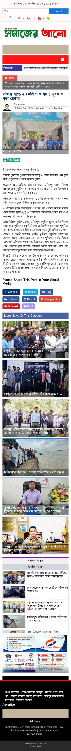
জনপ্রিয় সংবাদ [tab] (35, 567)
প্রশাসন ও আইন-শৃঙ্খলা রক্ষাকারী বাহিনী (23, 86)
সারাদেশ (46, 86)
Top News (26, 83)
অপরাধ (36, 83)
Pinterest (12, 306)
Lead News (14, 83)
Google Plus (52, 299)
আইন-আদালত (47, 83)
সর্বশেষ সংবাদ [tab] (35, 561)
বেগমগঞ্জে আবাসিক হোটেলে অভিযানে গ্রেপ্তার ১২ (33, 394)
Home (11, 78)
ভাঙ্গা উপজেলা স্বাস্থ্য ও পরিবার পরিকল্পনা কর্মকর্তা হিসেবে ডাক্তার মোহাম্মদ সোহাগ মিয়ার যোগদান (34, 510)
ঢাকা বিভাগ (60, 83)
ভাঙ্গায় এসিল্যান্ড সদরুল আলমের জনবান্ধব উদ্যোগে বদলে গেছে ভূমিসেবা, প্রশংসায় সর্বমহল (34, 431)
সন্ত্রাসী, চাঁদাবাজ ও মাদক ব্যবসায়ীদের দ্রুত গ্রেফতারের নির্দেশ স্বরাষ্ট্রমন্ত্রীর (29, 353)
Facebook (12, 292)
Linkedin (12, 299)
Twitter (31, 292)
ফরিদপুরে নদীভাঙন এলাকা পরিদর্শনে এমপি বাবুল (34, 472)
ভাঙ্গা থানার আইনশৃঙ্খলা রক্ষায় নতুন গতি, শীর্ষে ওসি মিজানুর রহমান (34, 549)
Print (30, 306)
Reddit (30, 299)
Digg (48, 292)
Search (58, 11)
